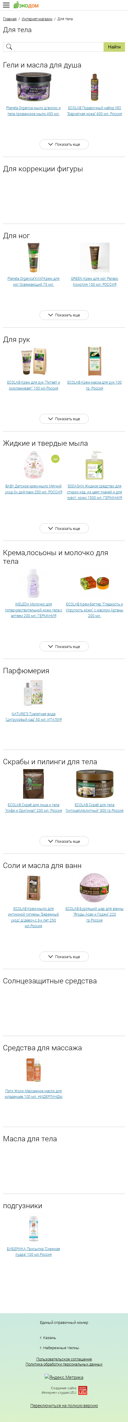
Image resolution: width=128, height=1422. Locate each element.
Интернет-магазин (37, 18)
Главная (10, 18)
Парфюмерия (26, 670)
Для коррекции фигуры (43, 168)
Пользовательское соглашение (64, 1359)
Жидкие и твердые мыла (45, 443)
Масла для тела (30, 1138)
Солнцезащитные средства (50, 980)
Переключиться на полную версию (64, 1405)
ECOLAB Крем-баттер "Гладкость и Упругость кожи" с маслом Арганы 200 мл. (94, 610)
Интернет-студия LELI (59, 1392)
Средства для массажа (42, 1047)
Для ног (16, 235)
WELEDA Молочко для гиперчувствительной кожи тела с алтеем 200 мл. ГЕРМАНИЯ (33, 610)
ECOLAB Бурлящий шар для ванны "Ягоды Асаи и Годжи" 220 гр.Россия (94, 914)
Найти (114, 46)
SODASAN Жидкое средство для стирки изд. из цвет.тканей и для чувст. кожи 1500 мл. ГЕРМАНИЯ (94, 492)
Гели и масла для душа (42, 65)
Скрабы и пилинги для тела (50, 761)
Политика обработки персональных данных (64, 1364)
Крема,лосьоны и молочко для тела (55, 556)
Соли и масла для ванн (42, 865)
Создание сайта (63, 1388)
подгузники (22, 1205)
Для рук (16, 339)
